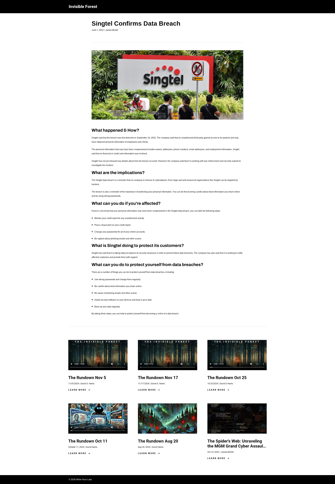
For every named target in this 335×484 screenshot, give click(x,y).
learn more (77, 390)
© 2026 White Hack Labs (80, 479)
